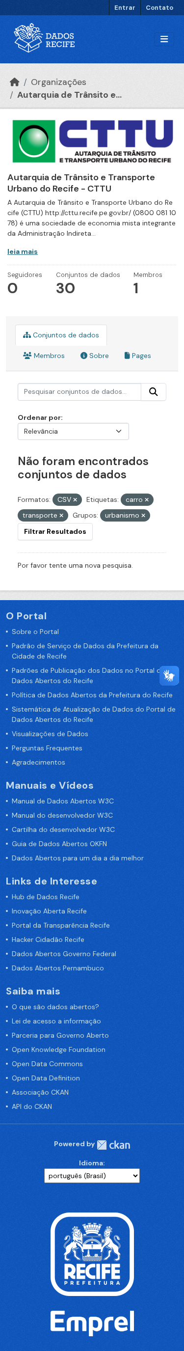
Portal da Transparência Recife (61, 925)
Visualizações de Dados (50, 733)
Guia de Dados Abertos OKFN (59, 843)
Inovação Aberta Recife (49, 911)
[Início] (15, 82)
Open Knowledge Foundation (58, 1049)
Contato (159, 7)
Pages (140, 355)
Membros (48, 355)
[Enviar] (153, 392)
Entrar (124, 7)
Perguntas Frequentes (47, 748)
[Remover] (75, 499)
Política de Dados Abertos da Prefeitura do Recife (92, 694)
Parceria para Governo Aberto (60, 1035)
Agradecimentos (38, 762)
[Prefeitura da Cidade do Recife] (92, 1253)
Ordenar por (39, 417)
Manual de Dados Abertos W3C (63, 801)
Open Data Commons (47, 1063)
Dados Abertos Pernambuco (58, 968)
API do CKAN (32, 1106)
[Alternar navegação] (164, 39)
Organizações (58, 82)
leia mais (22, 251)
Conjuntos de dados (65, 335)
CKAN (113, 1145)
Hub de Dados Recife (45, 896)
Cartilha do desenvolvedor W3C (63, 829)
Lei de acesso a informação (56, 1021)
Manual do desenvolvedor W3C (62, 815)
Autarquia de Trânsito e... (69, 94)
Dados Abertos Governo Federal (64, 953)
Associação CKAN (40, 1092)
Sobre (98, 355)
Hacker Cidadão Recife (48, 939)
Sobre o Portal (35, 631)
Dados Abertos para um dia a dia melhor (78, 858)
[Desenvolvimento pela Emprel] (92, 1323)
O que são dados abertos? (55, 1006)
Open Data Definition (46, 1078)
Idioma (91, 1162)
